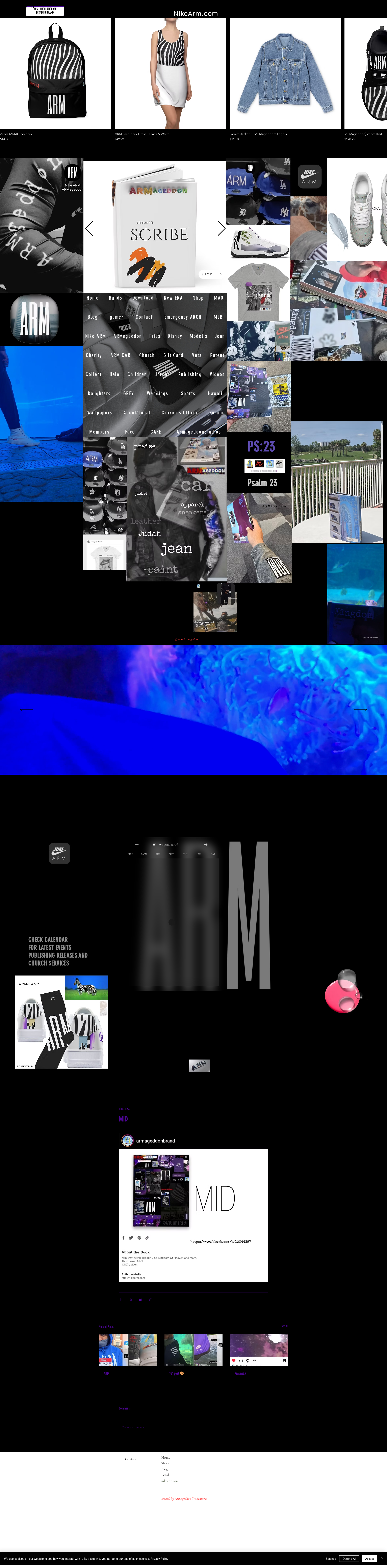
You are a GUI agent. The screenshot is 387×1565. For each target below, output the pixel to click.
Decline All (349, 1559)
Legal (172, 1475)
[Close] (382, 1558)
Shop (165, 1463)
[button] (378, 639)
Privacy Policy (159, 1559)
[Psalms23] (259, 1350)
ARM (106, 1373)
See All (285, 1326)
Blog (164, 1469)
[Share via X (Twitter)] (131, 1299)
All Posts (105, 1083)
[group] (193, 80)
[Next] (222, 228)
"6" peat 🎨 (176, 1373)
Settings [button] (331, 1559)
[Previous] (89, 228)
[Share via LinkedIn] (141, 1299)
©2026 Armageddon (187, 639)
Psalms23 (240, 1373)
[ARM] (128, 1350)
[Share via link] (150, 1299)
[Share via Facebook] (121, 1299)
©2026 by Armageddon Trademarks (184, 1498)
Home (165, 1457)
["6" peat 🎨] (193, 1350)
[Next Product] (375, 73)
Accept (369, 1559)
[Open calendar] (154, 844)
